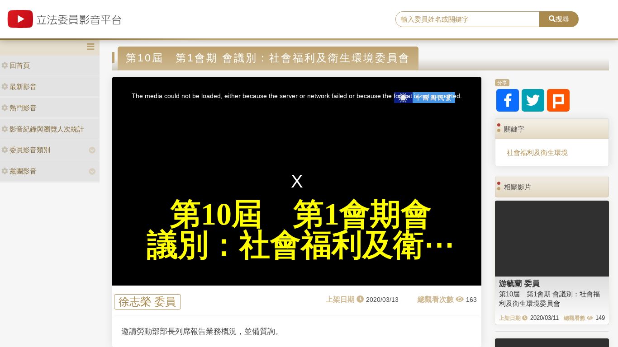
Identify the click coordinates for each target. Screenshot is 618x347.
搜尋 (562, 19)
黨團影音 (23, 171)
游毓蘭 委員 (519, 283)
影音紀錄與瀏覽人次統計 (47, 129)
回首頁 (20, 65)
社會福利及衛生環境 (537, 152)
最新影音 (23, 86)
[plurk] (558, 100)
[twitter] (533, 100)
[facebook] (507, 100)
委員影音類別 (30, 150)
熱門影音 (23, 108)
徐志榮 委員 (147, 301)
